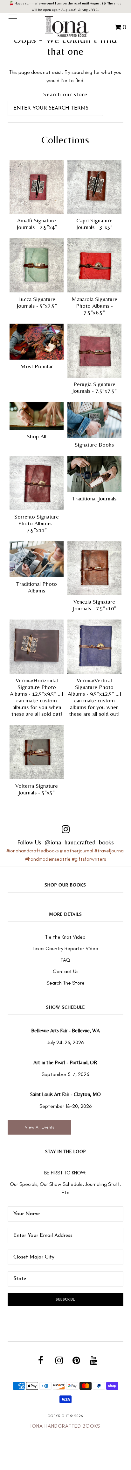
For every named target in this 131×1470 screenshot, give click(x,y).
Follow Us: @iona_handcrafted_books (65, 842)
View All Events (39, 1127)
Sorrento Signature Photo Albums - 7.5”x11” (36, 523)
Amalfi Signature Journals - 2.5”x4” (37, 223)
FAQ (65, 960)
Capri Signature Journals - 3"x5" (94, 223)
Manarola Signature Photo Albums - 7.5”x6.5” (94, 306)
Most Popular (36, 366)
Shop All (36, 436)
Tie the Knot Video (65, 937)
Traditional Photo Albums (36, 587)
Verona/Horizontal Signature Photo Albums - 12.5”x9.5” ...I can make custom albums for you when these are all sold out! (36, 697)
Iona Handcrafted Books (65, 1426)
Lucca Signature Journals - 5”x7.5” (37, 302)
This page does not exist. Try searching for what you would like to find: (65, 76)
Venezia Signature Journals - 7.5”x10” (94, 605)
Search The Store (65, 983)
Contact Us (65, 971)
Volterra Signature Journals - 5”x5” (36, 789)
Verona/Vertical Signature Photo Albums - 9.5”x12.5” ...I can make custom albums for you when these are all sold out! (94, 697)
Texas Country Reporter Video (65, 948)
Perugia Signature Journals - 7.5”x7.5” (94, 387)
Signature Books (94, 444)
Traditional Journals (94, 498)
